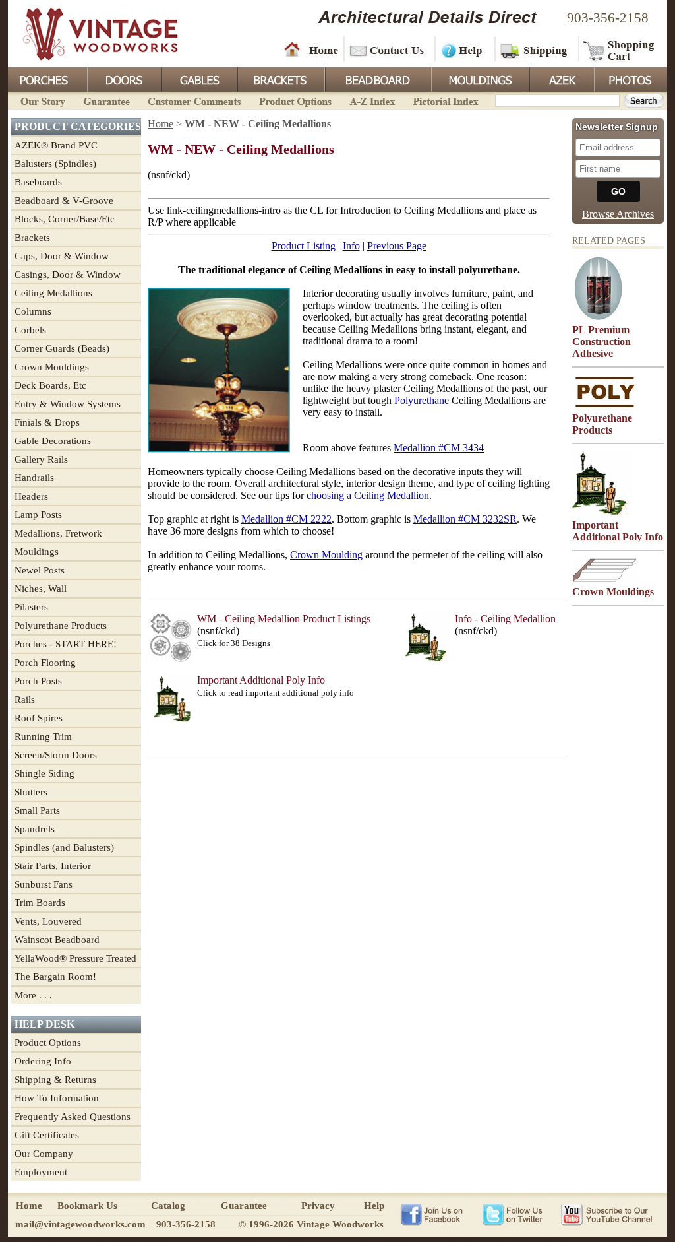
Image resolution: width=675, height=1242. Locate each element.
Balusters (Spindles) (55, 163)
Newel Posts (40, 570)
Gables (198, 78)
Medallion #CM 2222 (286, 519)
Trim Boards (40, 903)
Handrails (34, 478)
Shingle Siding (44, 773)
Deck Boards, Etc (50, 385)
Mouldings (479, 78)
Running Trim (43, 736)
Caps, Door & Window (62, 256)
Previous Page (396, 245)
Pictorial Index (444, 100)
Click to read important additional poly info (275, 693)
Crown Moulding (326, 554)
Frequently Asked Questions (73, 1116)
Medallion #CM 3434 (439, 447)
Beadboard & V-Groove (64, 200)
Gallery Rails (41, 459)
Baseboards (38, 182)
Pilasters (31, 607)
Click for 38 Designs (233, 643)
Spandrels (35, 829)
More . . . (33, 995)
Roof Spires (39, 718)
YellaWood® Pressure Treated (75, 958)
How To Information (57, 1098)
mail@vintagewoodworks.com (80, 1224)
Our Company (44, 1153)
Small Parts (37, 810)
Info (351, 245)
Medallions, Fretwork (58, 533)
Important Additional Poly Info (261, 680)
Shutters (31, 792)
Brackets (280, 78)
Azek (561, 78)
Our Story (41, 100)
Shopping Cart (619, 49)
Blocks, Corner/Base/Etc (65, 219)
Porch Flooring (45, 662)
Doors (124, 78)
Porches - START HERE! (66, 644)
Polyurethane (421, 400)
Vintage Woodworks (90, 33)
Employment (41, 1172)
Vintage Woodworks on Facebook (431, 1213)
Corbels (30, 330)
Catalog (168, 1205)
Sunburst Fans (44, 884)
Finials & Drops (47, 422)
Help (462, 49)
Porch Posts (38, 681)
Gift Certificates (47, 1135)
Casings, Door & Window (68, 274)
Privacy (318, 1205)
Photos (630, 78)
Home (311, 49)
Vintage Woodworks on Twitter (513, 1213)
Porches (47, 78)
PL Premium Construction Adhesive (601, 341)
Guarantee (107, 100)
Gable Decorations (53, 441)
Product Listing (304, 245)
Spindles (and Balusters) (64, 847)
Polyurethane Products (61, 625)
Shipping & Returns (55, 1079)
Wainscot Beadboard (57, 939)
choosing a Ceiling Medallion (368, 495)
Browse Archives (618, 214)
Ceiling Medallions (53, 293)
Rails (25, 699)
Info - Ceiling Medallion (505, 618)
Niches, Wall (41, 588)
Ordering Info (43, 1061)
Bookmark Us (87, 1205)
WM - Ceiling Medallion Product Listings (283, 618)
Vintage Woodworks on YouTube (606, 1213)
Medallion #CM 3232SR (465, 519)
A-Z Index (372, 100)
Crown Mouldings (52, 367)
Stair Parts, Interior (53, 866)
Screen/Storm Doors (56, 755)
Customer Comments (194, 100)
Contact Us (388, 49)
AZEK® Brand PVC (56, 145)
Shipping (535, 49)
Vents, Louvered (48, 921)
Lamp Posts (38, 514)
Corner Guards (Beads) (62, 348)
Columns (33, 311)
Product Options (295, 100)
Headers (31, 496)
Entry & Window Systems (68, 404)
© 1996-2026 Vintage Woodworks (311, 1224)
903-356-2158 (608, 18)
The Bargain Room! (55, 976)
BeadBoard (377, 78)
